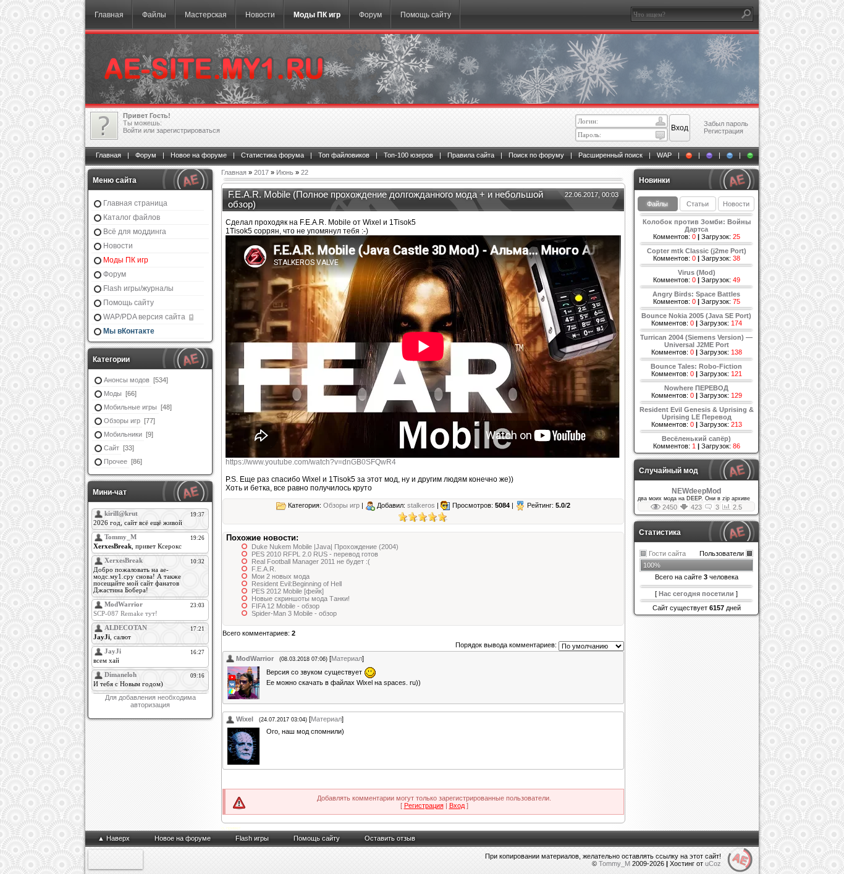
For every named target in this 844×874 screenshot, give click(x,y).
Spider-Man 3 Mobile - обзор (294, 613)
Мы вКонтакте (128, 331)
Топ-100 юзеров (408, 155)
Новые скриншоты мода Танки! (300, 598)
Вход (457, 805)
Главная (109, 15)
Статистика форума (272, 155)
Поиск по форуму (536, 155)
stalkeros (421, 505)
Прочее (115, 461)
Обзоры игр (122, 420)
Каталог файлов (131, 217)
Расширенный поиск (610, 155)
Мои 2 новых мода (280, 576)
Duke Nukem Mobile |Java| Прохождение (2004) (325, 546)
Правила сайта (470, 155)
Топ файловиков (343, 155)
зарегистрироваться (188, 130)
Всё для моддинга (134, 231)
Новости (260, 15)
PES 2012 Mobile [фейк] (287, 591)
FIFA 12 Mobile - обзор (285, 606)
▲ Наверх (114, 838)
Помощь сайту (425, 15)
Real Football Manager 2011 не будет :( (310, 561)
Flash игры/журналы (138, 288)
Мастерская (206, 15)
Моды (113, 393)
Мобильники (123, 434)
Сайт (111, 448)
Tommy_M (614, 863)
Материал (346, 658)
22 (304, 172)
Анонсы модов (127, 380)
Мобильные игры (130, 407)
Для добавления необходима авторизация (150, 701)
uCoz (713, 863)
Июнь (284, 172)
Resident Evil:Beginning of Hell (296, 583)
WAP (664, 155)
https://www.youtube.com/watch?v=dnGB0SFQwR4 (311, 462)
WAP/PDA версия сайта (145, 317)
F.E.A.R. (263, 569)
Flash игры (252, 838)
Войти (132, 130)
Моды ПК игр (316, 15)
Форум (370, 15)
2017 (261, 172)
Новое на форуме (199, 155)
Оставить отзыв (390, 838)
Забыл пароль (726, 123)
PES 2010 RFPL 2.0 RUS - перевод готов (314, 554)
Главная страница (135, 203)
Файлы (154, 15)
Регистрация (723, 131)
